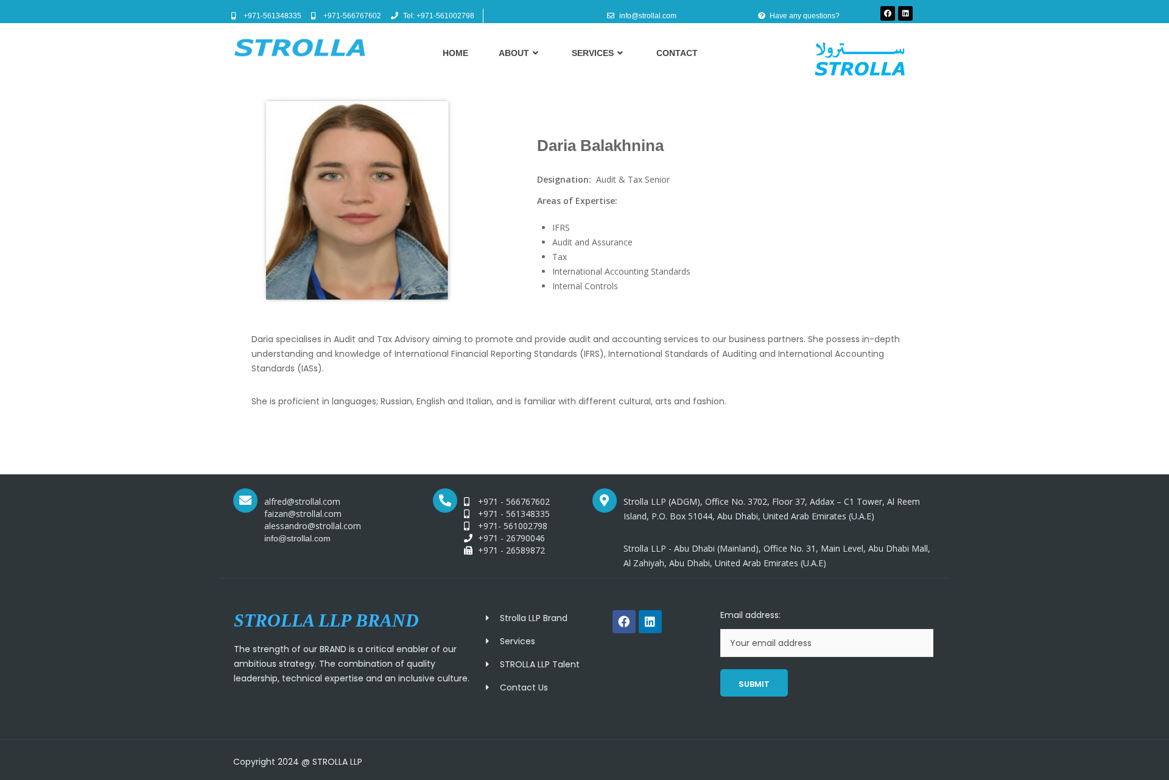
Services (593, 53)
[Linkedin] (905, 13)
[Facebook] (887, 13)
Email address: (750, 615)
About (514, 53)
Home (455, 53)
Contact (677, 53)
